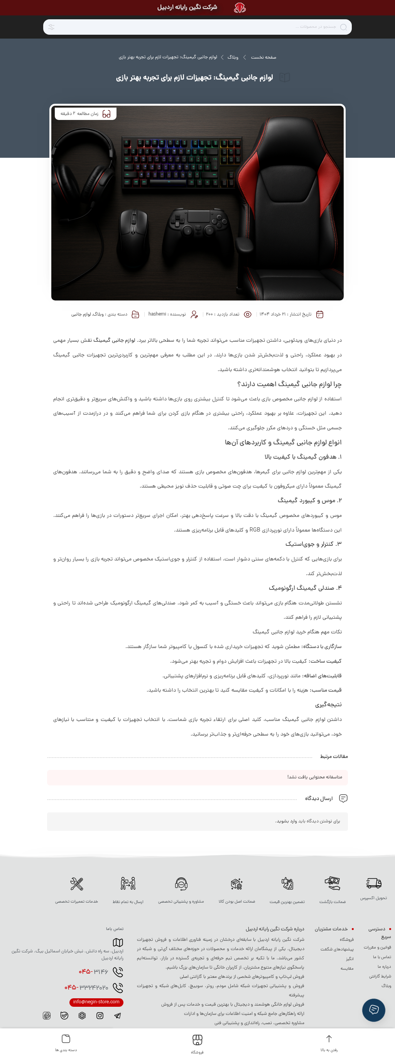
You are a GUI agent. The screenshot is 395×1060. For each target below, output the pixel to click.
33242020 (86, 988)
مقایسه (347, 969)
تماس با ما (382, 957)
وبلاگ (233, 57)
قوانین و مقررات (377, 948)
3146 (93, 972)
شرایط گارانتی (380, 977)
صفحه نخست (263, 57)
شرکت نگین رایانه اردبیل (187, 7)
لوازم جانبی (81, 314)
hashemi (157, 314)
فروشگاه (347, 940)
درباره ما (384, 967)
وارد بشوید (287, 821)
